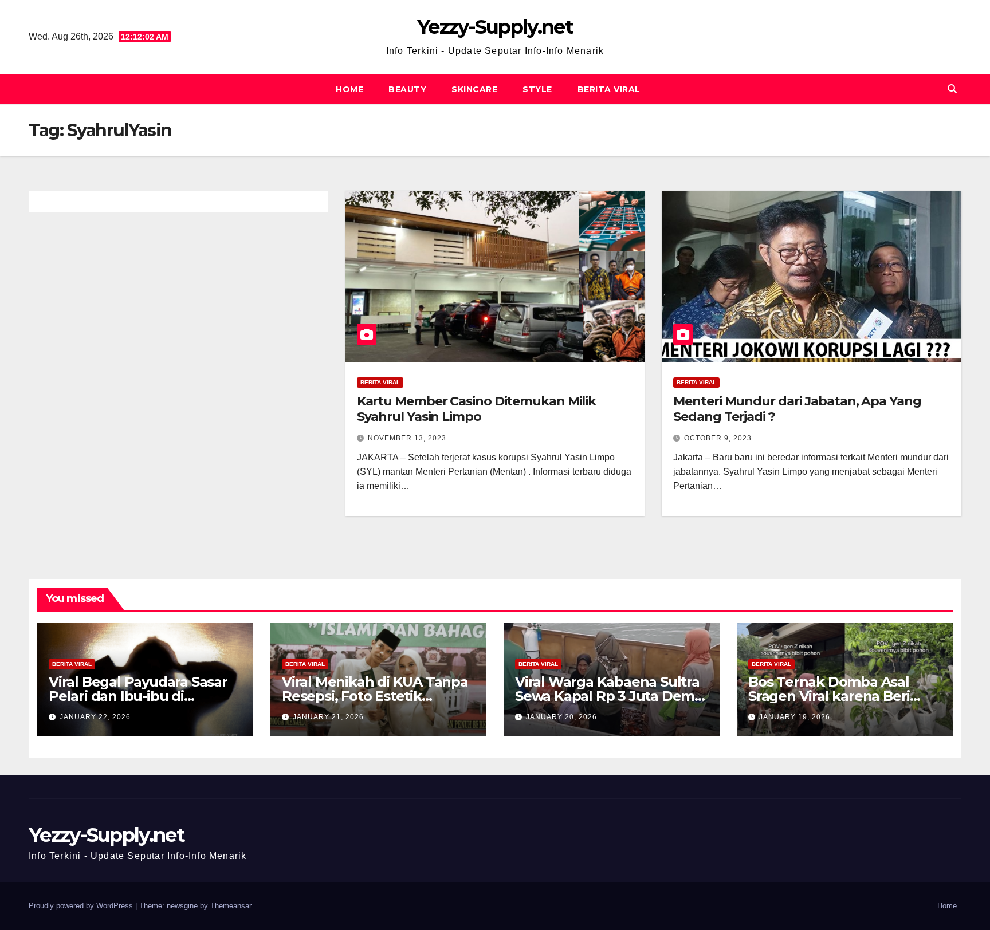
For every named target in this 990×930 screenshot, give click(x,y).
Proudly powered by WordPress (82, 905)
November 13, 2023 (407, 438)
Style (537, 89)
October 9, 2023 (718, 438)
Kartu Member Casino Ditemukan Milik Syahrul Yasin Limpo (476, 408)
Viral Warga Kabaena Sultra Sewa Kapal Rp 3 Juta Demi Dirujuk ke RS (607, 696)
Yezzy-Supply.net (495, 27)
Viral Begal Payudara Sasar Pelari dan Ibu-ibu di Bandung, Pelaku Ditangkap (144, 696)
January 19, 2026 (794, 717)
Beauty (407, 89)
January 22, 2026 (95, 717)
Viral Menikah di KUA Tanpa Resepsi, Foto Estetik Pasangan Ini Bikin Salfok (375, 696)
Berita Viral (609, 89)
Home (349, 89)
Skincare (474, 89)
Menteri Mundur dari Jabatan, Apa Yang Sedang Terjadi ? (797, 408)
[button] (952, 89)
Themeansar (230, 905)
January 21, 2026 (328, 717)
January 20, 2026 (561, 717)
